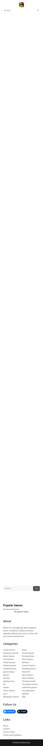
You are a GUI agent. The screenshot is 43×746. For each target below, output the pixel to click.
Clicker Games (9, 662)
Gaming (6, 678)
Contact (6, 729)
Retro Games (27, 659)
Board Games (9, 656)
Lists (5, 694)
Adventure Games (10, 653)
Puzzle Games (28, 653)
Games (6, 675)
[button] (38, 10)
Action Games (9, 650)
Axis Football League (10, 493)
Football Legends (8, 102)
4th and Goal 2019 (9, 59)
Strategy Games (29, 681)
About (5, 726)
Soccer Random (8, 406)
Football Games (9, 669)
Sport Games (27, 675)
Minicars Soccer (8, 363)
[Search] (36, 588)
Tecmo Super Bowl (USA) (11, 319)
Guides (6, 687)
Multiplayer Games (11, 697)
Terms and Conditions (12, 735)
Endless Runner (9, 665)
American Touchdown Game (12, 146)
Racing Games (28, 656)
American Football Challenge (13, 450)
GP (4, 684)
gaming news (8, 681)
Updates (25, 694)
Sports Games (28, 678)
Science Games (28, 665)
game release (9, 672)
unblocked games (29, 687)
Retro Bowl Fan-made (10, 536)
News (24, 650)
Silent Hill (26, 672)
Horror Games (9, 690)
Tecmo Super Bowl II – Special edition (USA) (19, 276)
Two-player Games (30, 684)
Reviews (25, 662)
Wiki (23, 697)
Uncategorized (28, 690)
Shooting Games (29, 669)
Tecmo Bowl (6, 580)
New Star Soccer (8, 189)
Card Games (8, 659)
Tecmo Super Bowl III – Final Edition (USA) (18, 233)
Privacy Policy (9, 732)
